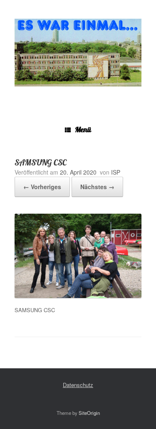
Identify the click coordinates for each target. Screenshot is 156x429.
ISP (115, 172)
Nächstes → (97, 186)
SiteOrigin (89, 412)
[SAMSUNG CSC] (78, 296)
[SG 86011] (78, 52)
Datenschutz (78, 385)
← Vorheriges (42, 186)
